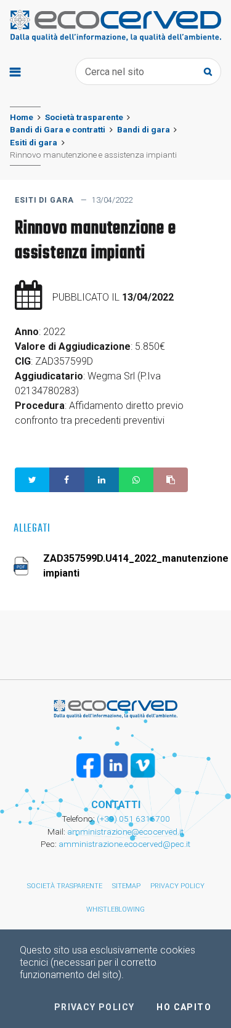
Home (21, 117)
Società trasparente (84, 117)
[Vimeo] (143, 765)
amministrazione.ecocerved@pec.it (124, 844)
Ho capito (183, 1007)
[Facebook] (88, 765)
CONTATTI (115, 805)
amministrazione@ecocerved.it (125, 831)
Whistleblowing (115, 909)
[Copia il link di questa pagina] (170, 479)
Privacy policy (177, 886)
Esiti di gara (33, 142)
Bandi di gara (143, 129)
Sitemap (126, 886)
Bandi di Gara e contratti (57, 129)
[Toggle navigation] (15, 71)
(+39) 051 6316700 (132, 819)
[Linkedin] (115, 765)
